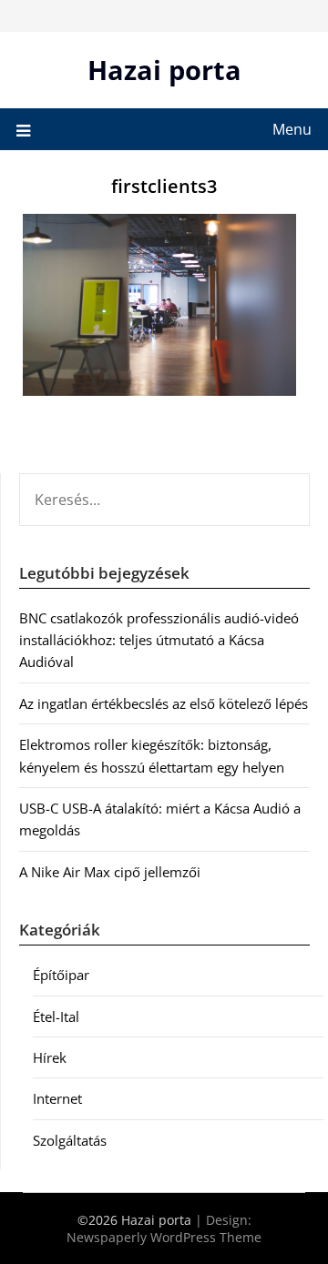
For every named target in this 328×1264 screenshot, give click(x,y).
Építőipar (61, 975)
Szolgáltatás (70, 1140)
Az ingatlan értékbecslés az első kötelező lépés (163, 703)
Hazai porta (164, 69)
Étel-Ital (56, 1016)
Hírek (50, 1057)
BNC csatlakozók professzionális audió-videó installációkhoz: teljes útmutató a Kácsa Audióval (159, 640)
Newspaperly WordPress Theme (164, 1237)
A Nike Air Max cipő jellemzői (109, 872)
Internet (57, 1098)
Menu (292, 129)
